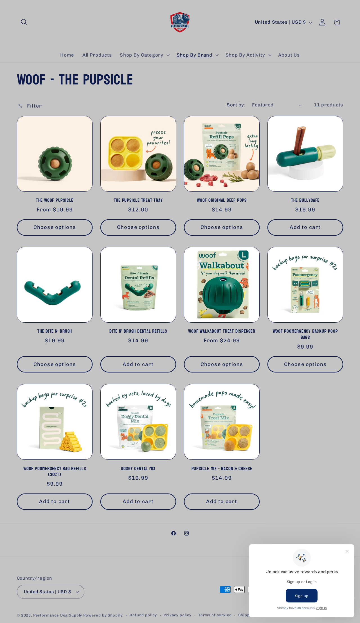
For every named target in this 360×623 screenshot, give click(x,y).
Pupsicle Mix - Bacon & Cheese (222, 468)
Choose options (54, 227)
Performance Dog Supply (57, 615)
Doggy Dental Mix (138, 468)
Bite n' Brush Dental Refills (138, 331)
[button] (24, 22)
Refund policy (143, 615)
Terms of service (214, 615)
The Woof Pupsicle (54, 200)
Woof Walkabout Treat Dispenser (221, 331)
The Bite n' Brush (54, 331)
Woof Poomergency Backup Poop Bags (305, 334)
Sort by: (236, 105)
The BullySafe (305, 200)
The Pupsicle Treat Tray (138, 200)
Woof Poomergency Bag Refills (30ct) (54, 471)
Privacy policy (178, 615)
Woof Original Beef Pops (222, 200)
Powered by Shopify (103, 615)
